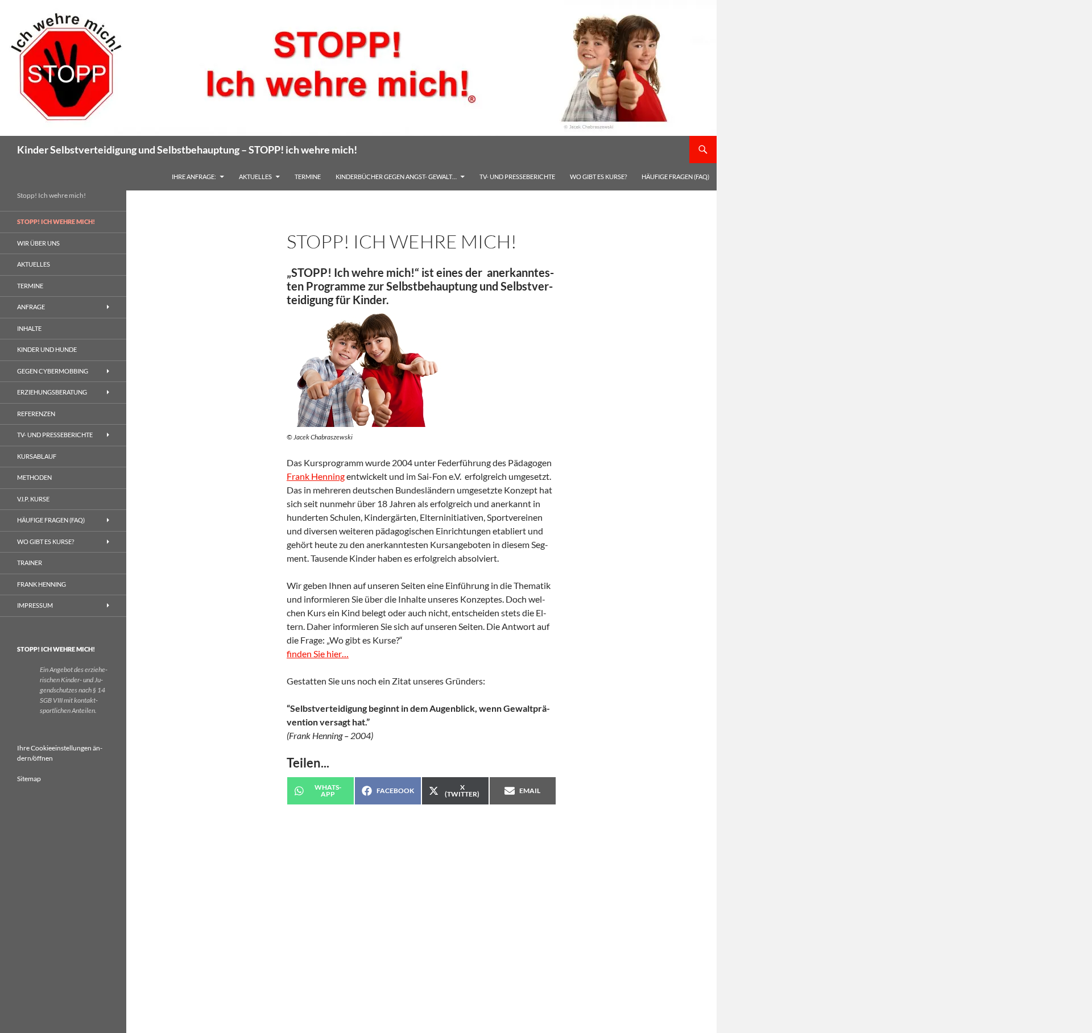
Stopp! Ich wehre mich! (56, 221)
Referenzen (36, 413)
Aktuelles (255, 176)
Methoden (34, 477)
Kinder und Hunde (47, 349)
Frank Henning (316, 476)
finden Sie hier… (318, 653)
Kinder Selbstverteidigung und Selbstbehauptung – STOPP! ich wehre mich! (187, 149)
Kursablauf (36, 456)
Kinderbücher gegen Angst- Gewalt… (396, 176)
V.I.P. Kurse (33, 499)
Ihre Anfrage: (194, 176)
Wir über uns (38, 243)
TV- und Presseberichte (517, 176)
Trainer (29, 562)
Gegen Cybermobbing (52, 371)
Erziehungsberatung (52, 392)
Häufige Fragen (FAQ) (675, 176)
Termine (308, 176)
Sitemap (29, 778)
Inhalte (29, 328)
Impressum (35, 605)
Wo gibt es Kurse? (598, 176)
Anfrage (31, 306)
